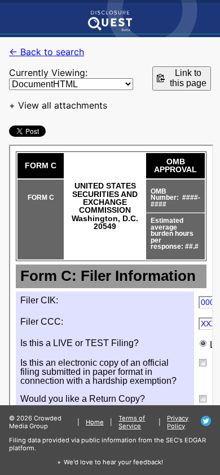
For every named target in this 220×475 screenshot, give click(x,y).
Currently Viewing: (48, 72)
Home (95, 422)
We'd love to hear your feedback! (113, 462)
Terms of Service (131, 422)
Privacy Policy (177, 422)
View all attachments (62, 105)
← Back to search (46, 51)
